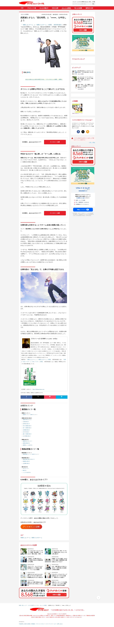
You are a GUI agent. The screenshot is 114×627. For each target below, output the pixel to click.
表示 (28, 72)
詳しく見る (92, 142)
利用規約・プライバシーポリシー (38, 623)
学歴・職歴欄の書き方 (27, 425)
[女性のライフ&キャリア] (77, 113)
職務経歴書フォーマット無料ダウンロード (31, 454)
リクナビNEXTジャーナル (33, 605)
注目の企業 (55, 8)
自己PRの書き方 (26, 431)
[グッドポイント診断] (83, 32)
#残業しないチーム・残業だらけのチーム (31, 537)
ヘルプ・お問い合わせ (58, 623)
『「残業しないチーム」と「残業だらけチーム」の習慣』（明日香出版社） (42, 24)
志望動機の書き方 (26, 429)
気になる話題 (78, 8)
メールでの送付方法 (27, 472)
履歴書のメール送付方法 (27, 445)
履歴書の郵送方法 (26, 443)
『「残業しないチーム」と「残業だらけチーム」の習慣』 (38, 359)
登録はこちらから (82, 209)
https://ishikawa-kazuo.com (38, 389)
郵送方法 (24, 470)
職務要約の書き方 (26, 461)
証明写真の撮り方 (26, 423)
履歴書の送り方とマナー (27, 441)
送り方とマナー (26, 468)
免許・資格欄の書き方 (27, 427)
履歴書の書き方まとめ (27, 419)
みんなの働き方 (44, 8)
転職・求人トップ (22, 605)
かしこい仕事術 (66, 8)
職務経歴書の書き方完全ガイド (29, 459)
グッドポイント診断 (55, 142)
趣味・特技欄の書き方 (27, 433)
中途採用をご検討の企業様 (24, 623)
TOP (22, 8)
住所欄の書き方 (26, 421)
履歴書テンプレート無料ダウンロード (30, 414)
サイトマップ (49, 623)
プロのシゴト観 (31, 8)
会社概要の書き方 (26, 463)
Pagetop (98, 598)
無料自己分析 (89, 8)
